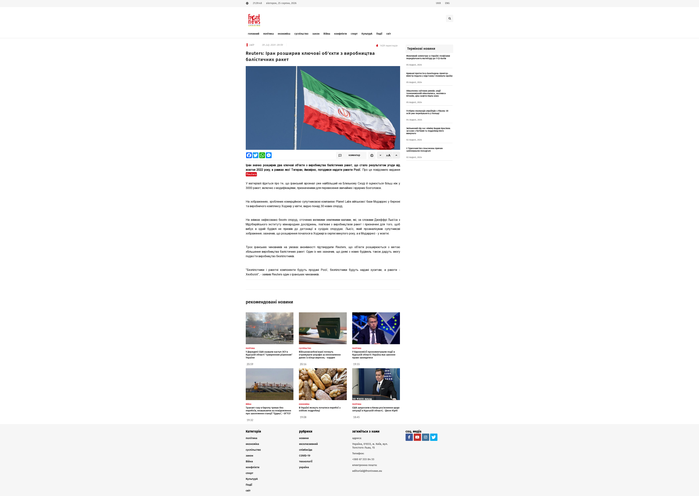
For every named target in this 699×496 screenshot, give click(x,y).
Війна (249, 461)
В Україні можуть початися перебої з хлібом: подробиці (319, 409)
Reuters (251, 174)
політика (251, 438)
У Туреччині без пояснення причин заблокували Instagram (424, 149)
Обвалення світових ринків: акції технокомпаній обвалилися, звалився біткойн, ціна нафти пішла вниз (426, 93)
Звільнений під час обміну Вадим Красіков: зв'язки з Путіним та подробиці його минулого (428, 131)
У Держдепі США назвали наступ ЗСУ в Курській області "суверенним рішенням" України (269, 354)
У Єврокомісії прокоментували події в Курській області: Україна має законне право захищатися (373, 354)
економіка (252, 444)
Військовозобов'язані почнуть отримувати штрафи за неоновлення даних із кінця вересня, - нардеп (320, 354)
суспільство (253, 449)
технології (305, 461)
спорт (249, 473)
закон (249, 455)
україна (304, 467)
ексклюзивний (308, 444)
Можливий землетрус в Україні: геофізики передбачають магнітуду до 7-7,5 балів (428, 57)
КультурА (252, 479)
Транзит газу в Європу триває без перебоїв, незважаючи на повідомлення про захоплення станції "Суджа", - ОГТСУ (268, 410)
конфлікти (252, 467)
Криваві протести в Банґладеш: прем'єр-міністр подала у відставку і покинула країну (429, 74)
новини (304, 438)
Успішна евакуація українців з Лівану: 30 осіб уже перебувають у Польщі (427, 112)
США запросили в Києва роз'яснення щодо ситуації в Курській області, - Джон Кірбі (376, 409)
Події (249, 484)
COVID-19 (304, 455)
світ (248, 490)
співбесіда (305, 449)
